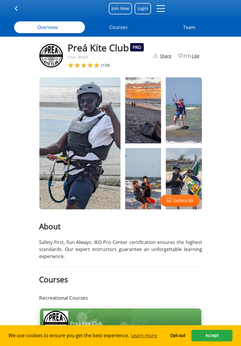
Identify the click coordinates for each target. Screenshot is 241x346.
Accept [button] (212, 335)
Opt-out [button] (177, 335)
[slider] (84, 65)
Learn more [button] (144, 335)
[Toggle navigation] (20, 8)
